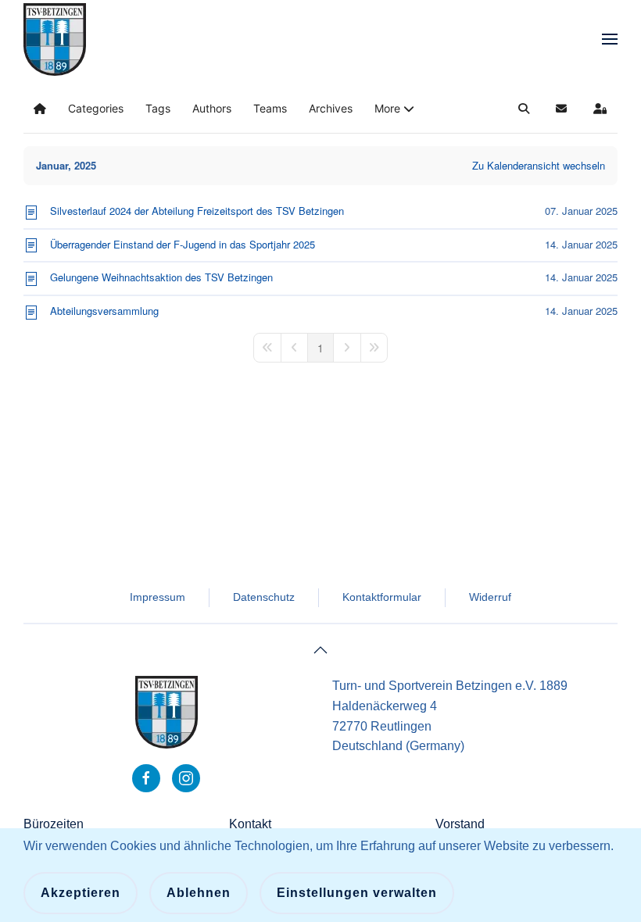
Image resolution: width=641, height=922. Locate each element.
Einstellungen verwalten (357, 892)
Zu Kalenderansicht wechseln (538, 166)
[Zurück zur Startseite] (54, 39)
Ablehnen (199, 892)
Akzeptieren (80, 892)
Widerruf (490, 597)
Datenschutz (264, 597)
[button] (610, 39)
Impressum (157, 597)
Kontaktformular (381, 597)
